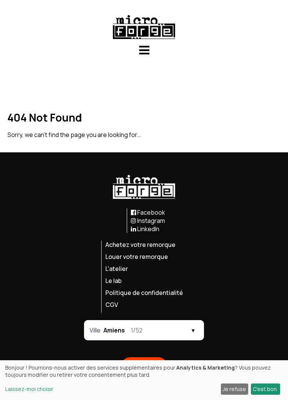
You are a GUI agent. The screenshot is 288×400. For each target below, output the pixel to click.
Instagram (150, 221)
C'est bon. (265, 388)
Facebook (150, 212)
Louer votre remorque (136, 257)
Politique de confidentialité (144, 293)
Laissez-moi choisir (29, 388)
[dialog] (144, 380)
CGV (111, 305)
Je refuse (234, 388)
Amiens (114, 330)
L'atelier (116, 269)
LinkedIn (147, 229)
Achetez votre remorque (140, 245)
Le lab (113, 281)
